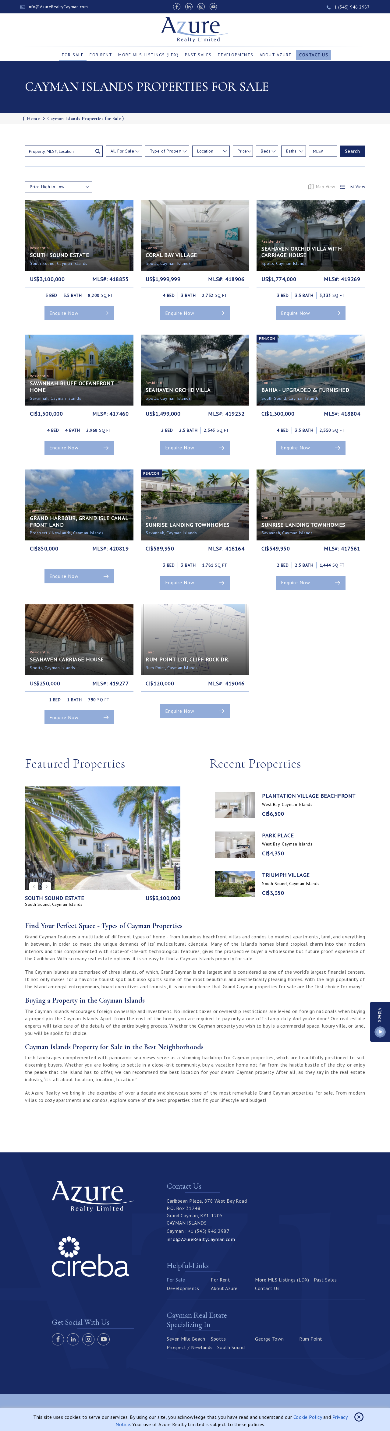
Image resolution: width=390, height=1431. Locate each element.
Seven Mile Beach (186, 1338)
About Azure (276, 55)
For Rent (101, 55)
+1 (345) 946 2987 (350, 7)
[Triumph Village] (235, 884)
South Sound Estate (54, 898)
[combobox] (124, 151)
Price (242, 151)
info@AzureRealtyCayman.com (58, 6)
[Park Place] (235, 845)
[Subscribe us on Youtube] (213, 6)
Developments (236, 55)
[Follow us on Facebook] (176, 6)
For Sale (72, 55)
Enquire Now (64, 313)
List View (356, 186)
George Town (269, 1338)
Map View (325, 186)
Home (33, 118)
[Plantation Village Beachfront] (235, 805)
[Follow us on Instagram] (201, 6)
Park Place (278, 835)
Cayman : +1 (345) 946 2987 (198, 1231)
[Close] (358, 1417)
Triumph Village (286, 875)
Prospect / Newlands (190, 1347)
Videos (380, 1015)
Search (352, 151)
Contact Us (313, 55)
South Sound (231, 1347)
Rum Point (310, 1338)
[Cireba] (90, 1275)
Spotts (218, 1338)
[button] (46, 886)
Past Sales (198, 55)
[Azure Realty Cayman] (195, 30)
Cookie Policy (307, 1417)
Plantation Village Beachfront (309, 796)
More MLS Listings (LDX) (148, 55)
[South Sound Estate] (102, 838)
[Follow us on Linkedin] (189, 6)
